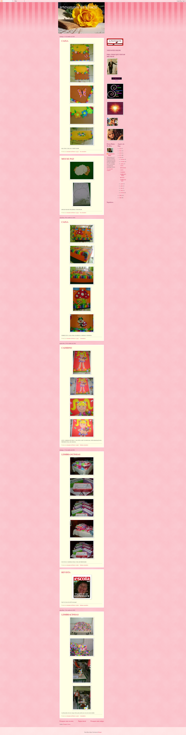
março (122, 190)
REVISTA (65, 572)
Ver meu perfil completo (110, 169)
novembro (123, 161)
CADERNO (66, 347)
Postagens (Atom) (66, 724)
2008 (120, 197)
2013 (120, 150)
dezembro (123, 159)
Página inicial (82, 721)
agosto (122, 183)
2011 (120, 155)
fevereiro (122, 192)
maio (122, 188)
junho (122, 186)
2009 (120, 195)
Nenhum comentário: (84, 445)
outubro (122, 163)
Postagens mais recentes (67, 721)
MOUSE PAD (67, 158)
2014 (120, 148)
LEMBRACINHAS (70, 614)
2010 (120, 157)
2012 (120, 153)
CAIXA (64, 40)
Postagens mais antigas (97, 721)
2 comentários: (83, 338)
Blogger (100, 732)
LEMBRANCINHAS (70, 454)
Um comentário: (83, 151)
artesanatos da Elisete (79, 7)
